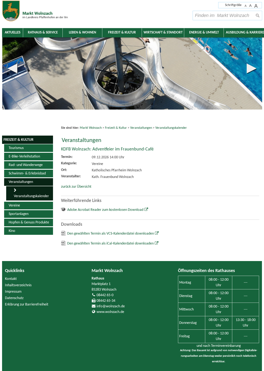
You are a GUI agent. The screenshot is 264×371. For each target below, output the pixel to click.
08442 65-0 (105, 295)
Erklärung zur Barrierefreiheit (26, 305)
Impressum (13, 292)
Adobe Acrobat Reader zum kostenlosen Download (105, 210)
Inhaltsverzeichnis (18, 285)
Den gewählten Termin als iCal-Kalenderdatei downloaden (110, 244)
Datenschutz (14, 298)
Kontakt (11, 279)
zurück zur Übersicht (76, 187)
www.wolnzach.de (110, 312)
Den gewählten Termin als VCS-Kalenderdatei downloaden (110, 234)
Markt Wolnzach (107, 271)
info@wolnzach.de (111, 306)
